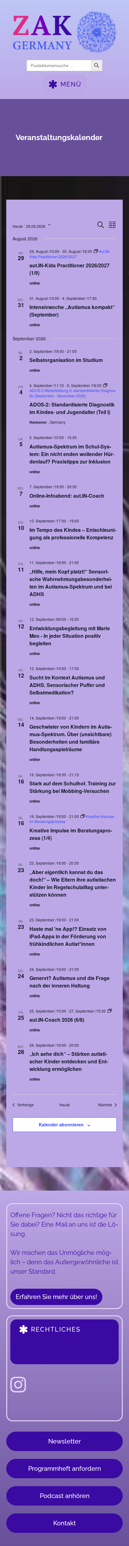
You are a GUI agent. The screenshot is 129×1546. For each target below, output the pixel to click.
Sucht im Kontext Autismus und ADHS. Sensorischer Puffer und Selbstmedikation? (67, 685)
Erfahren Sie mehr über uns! (56, 1297)
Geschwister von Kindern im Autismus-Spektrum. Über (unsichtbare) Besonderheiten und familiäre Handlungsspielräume (70, 738)
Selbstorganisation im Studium (66, 360)
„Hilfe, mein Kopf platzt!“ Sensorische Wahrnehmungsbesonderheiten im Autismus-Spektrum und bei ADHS (70, 583)
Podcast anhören (65, 1496)
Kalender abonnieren (61, 1124)
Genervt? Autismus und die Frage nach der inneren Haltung (69, 981)
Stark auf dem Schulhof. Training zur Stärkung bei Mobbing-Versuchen (72, 787)
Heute (64, 1104)
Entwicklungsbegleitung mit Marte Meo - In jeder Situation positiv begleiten (69, 636)
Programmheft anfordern (64, 1468)
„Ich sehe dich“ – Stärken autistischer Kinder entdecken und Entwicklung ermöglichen (68, 1061)
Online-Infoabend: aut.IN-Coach (66, 495)
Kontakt (64, 1523)
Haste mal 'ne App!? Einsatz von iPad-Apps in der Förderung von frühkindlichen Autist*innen (67, 936)
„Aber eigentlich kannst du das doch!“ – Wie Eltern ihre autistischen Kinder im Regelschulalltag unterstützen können (72, 883)
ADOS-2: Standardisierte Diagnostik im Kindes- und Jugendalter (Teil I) (72, 408)
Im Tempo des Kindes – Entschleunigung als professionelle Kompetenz (72, 533)
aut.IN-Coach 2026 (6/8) (56, 1019)
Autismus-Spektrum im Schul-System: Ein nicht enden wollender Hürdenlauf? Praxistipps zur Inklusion (71, 454)
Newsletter (64, 1441)
